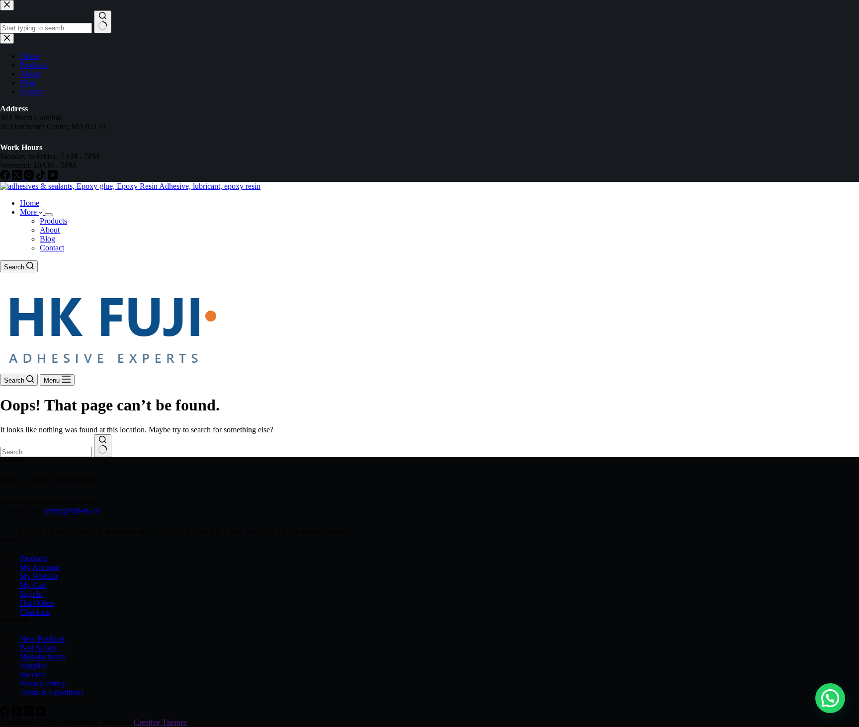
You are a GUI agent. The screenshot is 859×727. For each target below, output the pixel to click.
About (50, 230)
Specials (33, 674)
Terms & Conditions (52, 692)
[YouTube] (41, 713)
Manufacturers (42, 656)
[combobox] (46, 452)
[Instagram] (30, 713)
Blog (47, 239)
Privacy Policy (43, 683)
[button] (830, 698)
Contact (52, 247)
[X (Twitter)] (18, 713)
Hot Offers (37, 603)
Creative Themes (160, 722)
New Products (42, 639)
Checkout (35, 612)
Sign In (31, 594)
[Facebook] (6, 713)
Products (53, 221)
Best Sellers (38, 648)
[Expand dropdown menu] (49, 214)
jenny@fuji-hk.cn (72, 510)
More (29, 212)
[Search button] (102, 445)
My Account (39, 567)
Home (29, 203)
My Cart (33, 585)
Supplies (33, 665)
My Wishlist (39, 576)
